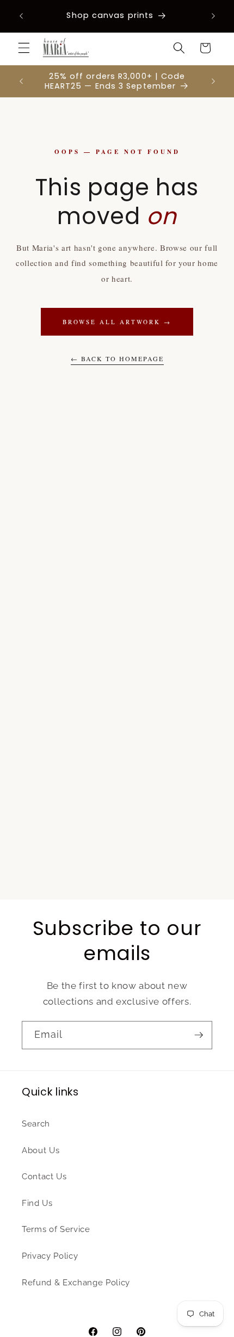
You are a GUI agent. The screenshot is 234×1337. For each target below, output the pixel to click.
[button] (24, 48)
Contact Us (44, 1176)
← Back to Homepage (117, 358)
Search (36, 1124)
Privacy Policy (50, 1256)
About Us (40, 1150)
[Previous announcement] (21, 16)
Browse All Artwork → (117, 322)
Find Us (37, 1203)
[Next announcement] (213, 16)
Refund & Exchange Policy (76, 1283)
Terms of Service (56, 1229)
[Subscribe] (199, 1035)
